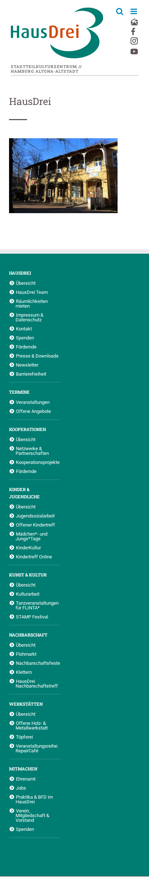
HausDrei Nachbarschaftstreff (37, 683)
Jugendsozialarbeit (35, 515)
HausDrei (20, 273)
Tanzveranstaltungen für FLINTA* (37, 605)
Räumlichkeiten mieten (32, 303)
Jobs (21, 787)
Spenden (25, 337)
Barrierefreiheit (31, 373)
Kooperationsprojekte (38, 462)
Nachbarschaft (28, 635)
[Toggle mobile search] (119, 11)
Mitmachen (23, 769)
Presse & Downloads (37, 355)
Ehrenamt (25, 778)
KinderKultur (28, 547)
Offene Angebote (33, 411)
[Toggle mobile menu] (134, 11)
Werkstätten (26, 704)
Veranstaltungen (33, 402)
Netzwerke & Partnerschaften (32, 451)
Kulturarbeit (27, 593)
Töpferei (24, 736)
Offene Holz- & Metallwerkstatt (32, 725)
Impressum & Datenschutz (29, 317)
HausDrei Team (32, 292)
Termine (19, 392)
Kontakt (24, 328)
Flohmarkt (26, 653)
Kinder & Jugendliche (24, 492)
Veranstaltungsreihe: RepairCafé (37, 748)
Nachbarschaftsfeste (38, 662)
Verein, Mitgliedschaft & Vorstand (32, 815)
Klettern (24, 672)
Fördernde (26, 346)
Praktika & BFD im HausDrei (34, 799)
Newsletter (27, 364)
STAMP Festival (32, 616)
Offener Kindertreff (35, 524)
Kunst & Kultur (28, 575)
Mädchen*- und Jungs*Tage (31, 536)
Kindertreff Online (34, 556)
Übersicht (25, 283)
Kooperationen (27, 429)
